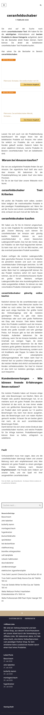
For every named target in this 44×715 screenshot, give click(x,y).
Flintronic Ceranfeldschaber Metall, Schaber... (18, 114)
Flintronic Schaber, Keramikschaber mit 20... (22, 81)
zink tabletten (7, 521)
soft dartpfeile (7, 555)
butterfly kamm (8, 524)
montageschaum (8, 528)
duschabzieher (8, 563)
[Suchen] (40, 5)
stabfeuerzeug (8, 548)
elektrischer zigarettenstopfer (14, 571)
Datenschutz (15, 618)
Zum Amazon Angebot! (31, 84)
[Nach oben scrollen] (22, 613)
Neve (4, 713)
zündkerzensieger (9, 567)
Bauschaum (6, 517)
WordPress (25, 713)
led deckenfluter (8, 544)
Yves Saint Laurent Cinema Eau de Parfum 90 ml (22, 574)
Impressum (30, 618)
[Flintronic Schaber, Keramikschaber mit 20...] (22, 70)
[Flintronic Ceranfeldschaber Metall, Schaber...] (22, 103)
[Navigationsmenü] (4, 5)
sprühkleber (6, 540)
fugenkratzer (7, 532)
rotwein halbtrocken (10, 559)
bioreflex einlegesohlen (11, 551)
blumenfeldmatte (8, 536)
